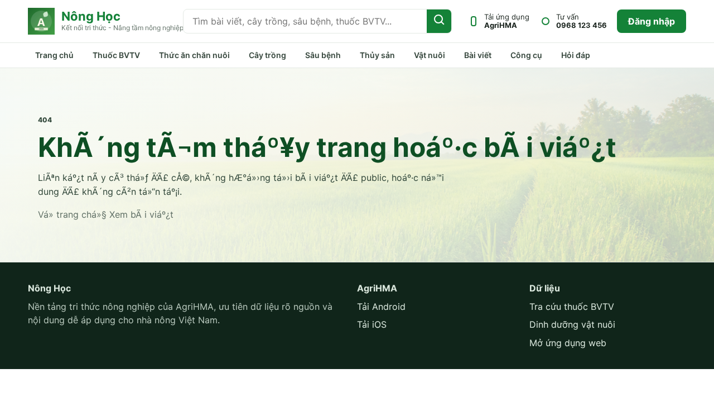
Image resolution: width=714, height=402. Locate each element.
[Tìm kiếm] (439, 21)
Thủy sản (377, 55)
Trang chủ (54, 55)
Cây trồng (267, 55)
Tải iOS (372, 324)
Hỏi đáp (575, 55)
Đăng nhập (651, 21)
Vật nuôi (429, 55)
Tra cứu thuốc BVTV (571, 306)
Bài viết (477, 55)
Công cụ (526, 55)
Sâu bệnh (323, 55)
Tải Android (381, 306)
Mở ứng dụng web (567, 342)
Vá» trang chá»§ (72, 214)
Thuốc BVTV (116, 55)
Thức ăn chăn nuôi (194, 55)
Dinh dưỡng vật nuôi (572, 324)
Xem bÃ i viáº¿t (141, 214)
